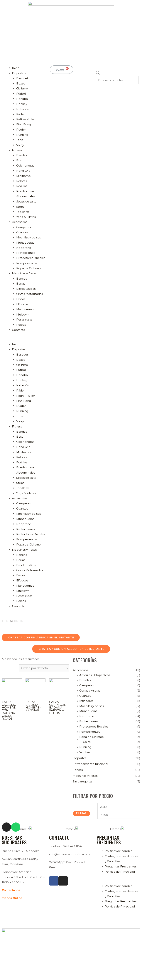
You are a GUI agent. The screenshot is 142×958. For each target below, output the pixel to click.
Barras (20, 283)
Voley (20, 145)
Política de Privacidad (120, 871)
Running (22, 134)
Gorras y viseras (89, 690)
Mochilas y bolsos (28, 237)
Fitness (17, 150)
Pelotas (21, 181)
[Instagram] (63, 881)
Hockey (21, 104)
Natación (22, 109)
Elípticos (22, 304)
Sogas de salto (26, 201)
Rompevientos (26, 263)
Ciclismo (22, 88)
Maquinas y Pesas (24, 273)
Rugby (21, 129)
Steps (20, 206)
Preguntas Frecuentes (120, 866)
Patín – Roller (25, 119)
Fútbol (21, 93)
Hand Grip (23, 170)
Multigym (23, 314)
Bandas (21, 155)
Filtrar (81, 813)
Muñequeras (25, 242)
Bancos (21, 278)
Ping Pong (23, 124)
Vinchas (84, 752)
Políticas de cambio (118, 851)
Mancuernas (25, 309)
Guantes (22, 232)
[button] (25, 339)
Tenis (19, 140)
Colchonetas (25, 165)
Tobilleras (22, 212)
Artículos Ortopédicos (94, 675)
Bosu (19, 160)
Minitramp (23, 176)
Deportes (19, 73)
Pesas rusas (24, 319)
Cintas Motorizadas (29, 294)
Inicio (15, 68)
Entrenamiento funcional (90, 764)
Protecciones (25, 252)
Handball (22, 99)
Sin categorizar (83, 781)
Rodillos (21, 186)
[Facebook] (53, 881)
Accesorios (19, 222)
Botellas (85, 680)
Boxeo (21, 83)
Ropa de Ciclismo (28, 268)
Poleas (21, 324)
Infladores (86, 701)
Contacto (18, 330)
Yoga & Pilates (26, 217)
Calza (87, 742)
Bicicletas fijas (26, 288)
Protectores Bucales (30, 258)
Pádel (20, 114)
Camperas (23, 227)
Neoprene (23, 248)
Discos (20, 299)
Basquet (22, 78)
